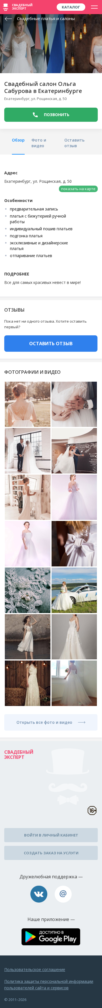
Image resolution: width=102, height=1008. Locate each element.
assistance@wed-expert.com (63, 894)
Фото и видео (38, 142)
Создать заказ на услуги (51, 852)
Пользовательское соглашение (34, 969)
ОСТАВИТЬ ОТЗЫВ (51, 343)
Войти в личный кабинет (51, 835)
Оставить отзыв (74, 142)
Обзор (18, 140)
